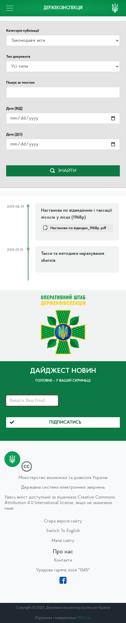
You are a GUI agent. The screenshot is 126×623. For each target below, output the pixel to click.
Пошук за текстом (20, 83)
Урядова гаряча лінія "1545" (63, 570)
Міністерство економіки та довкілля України (63, 477)
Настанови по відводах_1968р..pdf (78, 228)
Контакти (63, 560)
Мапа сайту (63, 540)
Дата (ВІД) (14, 108)
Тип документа (18, 57)
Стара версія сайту (63, 521)
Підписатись (65, 422)
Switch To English (63, 531)
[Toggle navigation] (9, 8)
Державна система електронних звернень (63, 487)
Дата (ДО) (14, 134)
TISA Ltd (84, 618)
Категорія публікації (22, 31)
